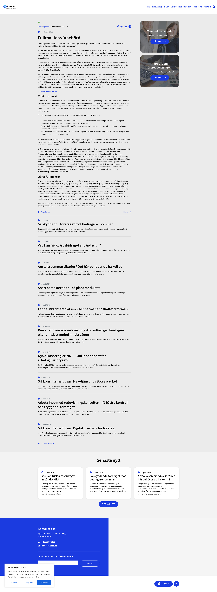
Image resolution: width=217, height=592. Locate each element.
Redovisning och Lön (160, 7)
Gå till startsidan (47, 443)
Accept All (44, 583)
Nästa (125, 212)
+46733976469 (48, 541)
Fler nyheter (108, 504)
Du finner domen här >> (47, 91)
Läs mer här (160, 41)
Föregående (45, 212)
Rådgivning (197, 7)
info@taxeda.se (49, 545)
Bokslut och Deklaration (181, 7)
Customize (14, 583)
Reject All (29, 583)
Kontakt (207, 7)
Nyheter (46, 26)
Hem (148, 7)
